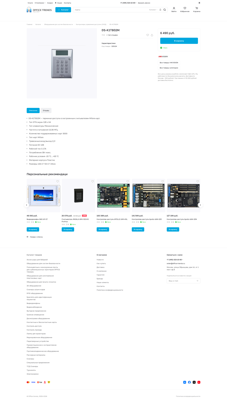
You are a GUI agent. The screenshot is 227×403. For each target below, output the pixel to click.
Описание (33, 110)
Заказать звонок (144, 3)
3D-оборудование (34, 286)
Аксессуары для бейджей (37, 260)
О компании (102, 271)
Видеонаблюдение (34, 307)
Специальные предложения (38, 363)
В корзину (179, 41)
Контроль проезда (34, 330)
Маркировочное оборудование (39, 337)
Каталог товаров (34, 255)
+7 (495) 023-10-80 (127, 3)
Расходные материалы (36, 355)
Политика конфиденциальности (110, 290)
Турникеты (31, 370)
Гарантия (100, 275)
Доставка (100, 267)
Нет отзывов (113, 35)
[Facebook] (189, 382)
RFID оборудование (35, 293)
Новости (100, 260)
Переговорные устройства (38, 341)
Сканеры (30, 359)
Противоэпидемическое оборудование (43, 351)
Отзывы (46, 110)
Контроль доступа (34, 326)
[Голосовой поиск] (160, 10)
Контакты (101, 286)
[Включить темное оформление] (199, 3)
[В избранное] (147, 35)
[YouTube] (198, 382)
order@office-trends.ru (176, 263)
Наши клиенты (103, 282)
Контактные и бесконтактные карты (42, 322)
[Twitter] (194, 382)
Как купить (101, 263)
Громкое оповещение (35, 315)
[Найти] (165, 9)
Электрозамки (33, 374)
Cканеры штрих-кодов (36, 289)
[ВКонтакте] (184, 382)
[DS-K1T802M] (62, 63)
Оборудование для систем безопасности (43, 263)
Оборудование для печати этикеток (41, 282)
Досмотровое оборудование (38, 318)
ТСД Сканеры (32, 366)
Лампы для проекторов (36, 334)
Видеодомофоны (33, 303)
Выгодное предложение (36, 311)
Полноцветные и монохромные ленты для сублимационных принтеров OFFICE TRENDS (43, 269)
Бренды (100, 279)
